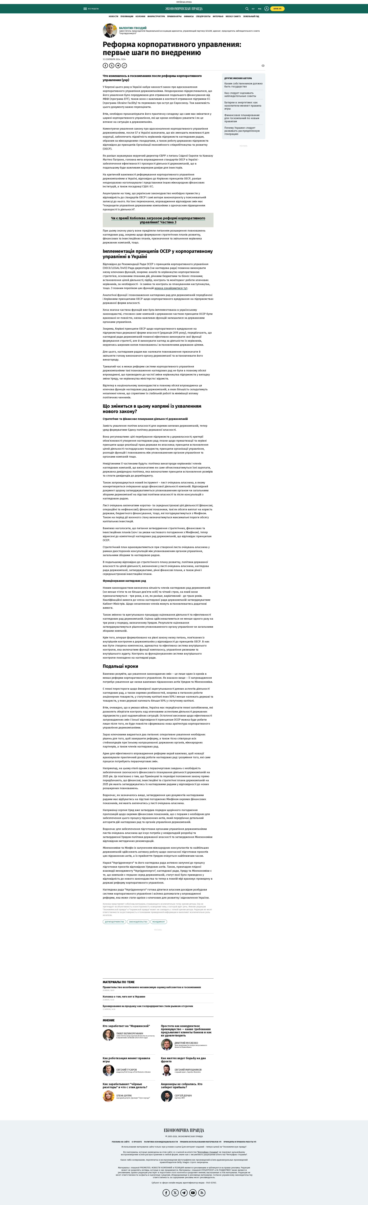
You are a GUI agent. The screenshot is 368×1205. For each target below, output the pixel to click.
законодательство (138, 922)
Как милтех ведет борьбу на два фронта (183, 1059)
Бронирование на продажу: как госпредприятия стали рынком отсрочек (148, 1006)
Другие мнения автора (238, 78)
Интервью (218, 16)
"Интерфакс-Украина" (207, 1152)
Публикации (126, 16)
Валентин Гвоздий (132, 28)
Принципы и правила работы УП (240, 1142)
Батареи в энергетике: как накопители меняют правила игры (242, 105)
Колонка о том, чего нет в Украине (124, 996)
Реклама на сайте (121, 1142)
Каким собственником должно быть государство (243, 85)
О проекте (137, 1142)
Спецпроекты (203, 16)
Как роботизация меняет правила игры (126, 1059)
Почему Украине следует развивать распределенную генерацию (242, 131)
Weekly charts (233, 16)
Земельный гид (251, 16)
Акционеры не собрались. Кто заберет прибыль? (181, 1085)
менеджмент (159, 922)
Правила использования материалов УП (200, 1142)
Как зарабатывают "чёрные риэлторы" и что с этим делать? (125, 1085)
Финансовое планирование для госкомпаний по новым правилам (242, 118)
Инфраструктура (156, 16)
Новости (113, 16)
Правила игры (174, 16)
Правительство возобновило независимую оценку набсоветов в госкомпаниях (152, 987)
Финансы (189, 16)
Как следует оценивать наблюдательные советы (240, 94)
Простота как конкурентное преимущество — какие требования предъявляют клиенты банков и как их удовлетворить (186, 1030)
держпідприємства (114, 922)
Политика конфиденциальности (161, 1142)
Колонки (140, 16)
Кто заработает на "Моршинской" (126, 1026)
